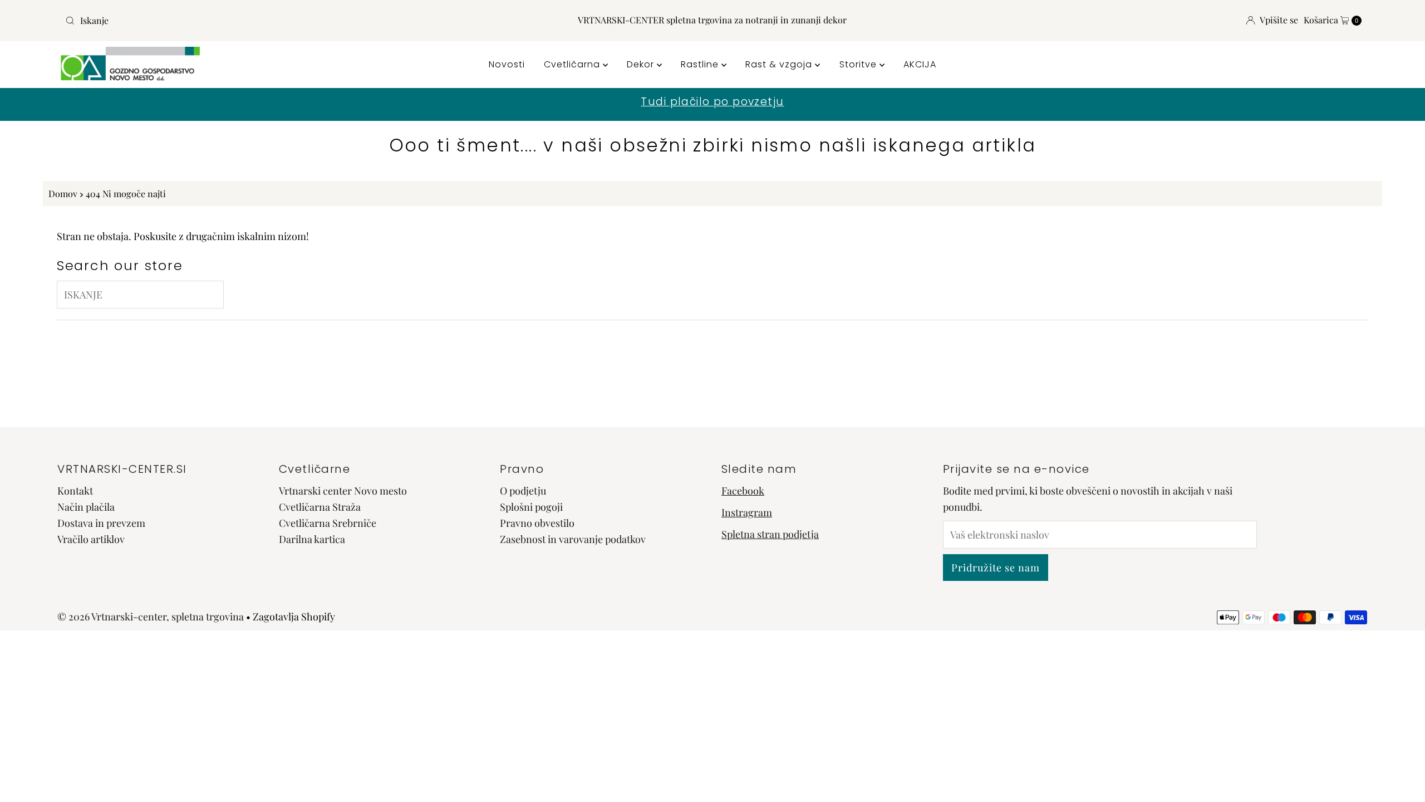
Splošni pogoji (531, 507)
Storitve (859, 64)
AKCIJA (919, 64)
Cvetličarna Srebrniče (327, 523)
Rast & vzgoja (780, 64)
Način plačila (86, 507)
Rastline (701, 64)
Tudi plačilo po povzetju (712, 101)
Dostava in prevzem (101, 523)
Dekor (642, 64)
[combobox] (275, 20)
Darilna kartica (312, 539)
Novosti (507, 64)
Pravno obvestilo (537, 523)
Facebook (742, 490)
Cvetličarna (573, 64)
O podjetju (523, 490)
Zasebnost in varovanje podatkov (573, 539)
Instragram (746, 512)
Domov (62, 193)
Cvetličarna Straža (320, 507)
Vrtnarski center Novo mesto (343, 490)
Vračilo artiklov (91, 539)
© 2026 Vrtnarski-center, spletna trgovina (150, 616)
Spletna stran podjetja (770, 534)
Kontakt (75, 490)
